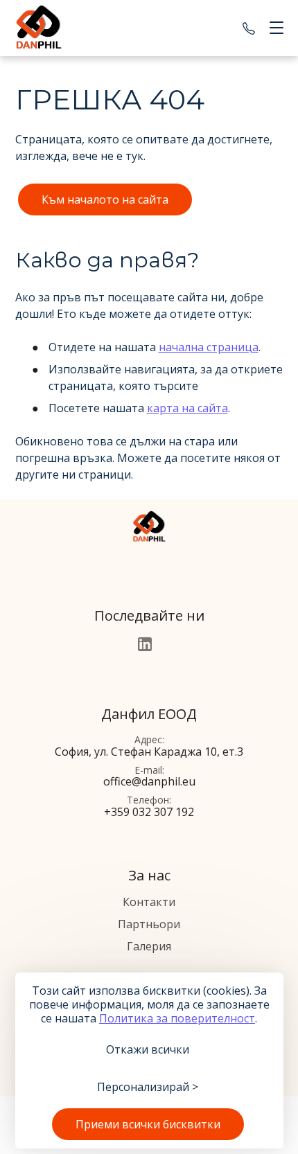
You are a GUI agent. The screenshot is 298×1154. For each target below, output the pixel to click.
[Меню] (273, 28)
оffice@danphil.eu (149, 781)
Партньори (149, 924)
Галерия (149, 946)
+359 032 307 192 (248, 28)
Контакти (149, 901)
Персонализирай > (147, 1086)
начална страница (208, 347)
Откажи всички (147, 1049)
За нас (149, 875)
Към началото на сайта (105, 199)
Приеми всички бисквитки (148, 1124)
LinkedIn (144, 644)
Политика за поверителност (177, 1018)
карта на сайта (187, 408)
